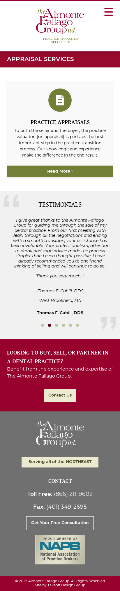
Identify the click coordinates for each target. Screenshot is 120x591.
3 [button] (63, 325)
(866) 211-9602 (73, 494)
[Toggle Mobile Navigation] (108, 9)
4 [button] (70, 325)
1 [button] (49, 325)
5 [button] (77, 325)
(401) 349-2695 (66, 507)
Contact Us (60, 395)
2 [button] (56, 325)
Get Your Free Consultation (60, 523)
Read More (59, 171)
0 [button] (42, 325)
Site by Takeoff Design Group (60, 585)
